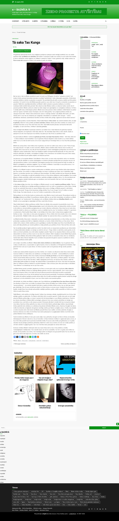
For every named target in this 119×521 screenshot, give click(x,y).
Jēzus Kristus (95, 496)
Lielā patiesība (32, 340)
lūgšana (23, 502)
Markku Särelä (24, 510)
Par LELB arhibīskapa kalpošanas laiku (89, 221)
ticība (63, 504)
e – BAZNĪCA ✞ (21, 9)
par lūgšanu (57, 502)
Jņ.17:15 (82, 234)
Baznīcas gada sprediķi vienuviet (88, 102)
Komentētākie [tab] (95, 37)
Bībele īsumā (83, 171)
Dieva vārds (25, 340)
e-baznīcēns (83, 121)
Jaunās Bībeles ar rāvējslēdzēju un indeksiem (91, 165)
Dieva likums (34, 494)
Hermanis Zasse (44, 510)
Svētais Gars (16, 504)
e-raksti (93, 71)
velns (85, 504)
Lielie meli (39, 340)
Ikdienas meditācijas (84, 496)
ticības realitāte (71, 504)
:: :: (72, 513)
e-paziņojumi (3, 462)
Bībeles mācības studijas (77, 491)
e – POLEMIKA (91, 215)
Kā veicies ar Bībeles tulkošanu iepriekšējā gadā (91, 162)
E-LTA (68, 21)
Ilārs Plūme (15, 510)
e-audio (2, 441)
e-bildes (2, 444)
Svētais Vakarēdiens (26, 504)
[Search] (106, 21)
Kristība (103, 496)
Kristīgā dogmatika (17, 499)
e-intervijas (3, 447)
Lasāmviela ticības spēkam (86, 108)
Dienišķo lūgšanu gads (90, 491)
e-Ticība (61, 21)
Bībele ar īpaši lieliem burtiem (87, 168)
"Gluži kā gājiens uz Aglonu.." (95, 189)
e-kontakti (15, 21)
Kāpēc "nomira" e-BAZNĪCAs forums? (89, 224)
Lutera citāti (16, 502)
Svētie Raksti (45, 340)
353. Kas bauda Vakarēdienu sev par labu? (60, 27)
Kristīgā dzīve (28, 499)
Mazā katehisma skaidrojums (35, 502)
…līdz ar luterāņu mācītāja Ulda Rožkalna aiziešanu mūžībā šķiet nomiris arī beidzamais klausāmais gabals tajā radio (91, 206)
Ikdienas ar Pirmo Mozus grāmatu (68, 496)
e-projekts (25, 21)
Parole (82, 127)
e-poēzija (2, 464)
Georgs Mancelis (47, 508)
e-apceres (93, 62)
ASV (43, 491)
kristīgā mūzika (47, 499)
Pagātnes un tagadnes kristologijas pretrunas (85, 75)
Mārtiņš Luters (48, 502)
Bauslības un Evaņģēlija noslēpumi (54, 491)
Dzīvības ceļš (88, 494)
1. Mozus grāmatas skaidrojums (21, 491)
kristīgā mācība (37, 499)
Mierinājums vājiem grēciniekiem (85, 85)
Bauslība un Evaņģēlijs (85, 99)
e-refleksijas (15, 38)
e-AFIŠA (75, 21)
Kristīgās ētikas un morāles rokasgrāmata (64, 499)
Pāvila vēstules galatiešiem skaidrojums (89, 502)
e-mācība (2, 456)
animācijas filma (35, 491)
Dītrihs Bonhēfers (27, 508)
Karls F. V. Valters (34, 510)
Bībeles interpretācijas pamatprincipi (89, 153)
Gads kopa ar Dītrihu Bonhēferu (39, 496)
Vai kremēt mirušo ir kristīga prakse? (89, 218)
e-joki (1, 450)
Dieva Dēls (25, 494)
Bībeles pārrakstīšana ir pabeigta (88, 159)
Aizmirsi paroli (84, 143)
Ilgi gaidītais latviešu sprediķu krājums (89, 105)
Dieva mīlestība (43, 494)
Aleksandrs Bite (16, 508)
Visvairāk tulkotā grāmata (86, 156)
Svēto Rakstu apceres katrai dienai (51, 504)
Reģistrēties (83, 141)
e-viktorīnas (3, 479)
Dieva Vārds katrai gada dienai (65, 494)
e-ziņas (1, 482)
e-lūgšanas (2, 453)
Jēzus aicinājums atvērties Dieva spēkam (85, 64)
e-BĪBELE (53, 21)
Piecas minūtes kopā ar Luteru (70, 502)
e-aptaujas (2, 438)
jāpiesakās (30, 417)
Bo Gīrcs (15, 47)
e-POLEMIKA (44, 21)
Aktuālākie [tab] (84, 37)
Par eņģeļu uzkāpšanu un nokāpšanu (85, 54)
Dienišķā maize (16, 494)
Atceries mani (85, 133)
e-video (2, 476)
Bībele (19, 340)
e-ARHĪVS (35, 21)
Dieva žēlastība (79, 494)
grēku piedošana (54, 496)
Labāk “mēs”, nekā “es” (85, 44)
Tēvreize (79, 504)
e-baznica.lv (97, 494)
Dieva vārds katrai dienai (95, 231)
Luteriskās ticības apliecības (87, 111)
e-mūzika (2, 459)
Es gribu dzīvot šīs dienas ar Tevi (21, 496)
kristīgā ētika (80, 499)
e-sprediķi (2, 473)
